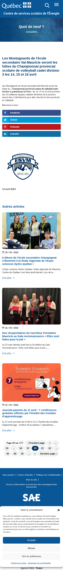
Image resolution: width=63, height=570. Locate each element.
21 (42, 448)
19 (28, 448)
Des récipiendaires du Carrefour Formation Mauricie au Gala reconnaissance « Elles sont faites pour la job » (30, 336)
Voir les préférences (31, 556)
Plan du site (31, 480)
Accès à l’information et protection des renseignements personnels (31, 485)
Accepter (31, 540)
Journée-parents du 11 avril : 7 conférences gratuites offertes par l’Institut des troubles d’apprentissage (29, 413)
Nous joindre (8, 475)
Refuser (31, 548)
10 (7, 448)
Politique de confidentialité (48, 475)
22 (49, 448)
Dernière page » (48, 454)
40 (15, 454)
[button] (58, 510)
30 (7, 454)
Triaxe (39, 568)
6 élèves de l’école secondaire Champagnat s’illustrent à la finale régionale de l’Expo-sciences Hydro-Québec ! (29, 260)
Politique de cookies (18, 563)
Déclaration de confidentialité (39, 563)
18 (20, 448)
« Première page (36, 443)
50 (22, 454)
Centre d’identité (25, 475)
